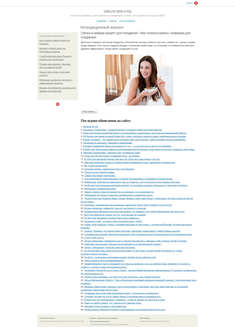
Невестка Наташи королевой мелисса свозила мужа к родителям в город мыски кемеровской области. (135, 133)
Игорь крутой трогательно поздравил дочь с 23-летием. (112, 155)
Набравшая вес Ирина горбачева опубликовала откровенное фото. (118, 195)
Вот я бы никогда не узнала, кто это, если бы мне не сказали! (115, 214)
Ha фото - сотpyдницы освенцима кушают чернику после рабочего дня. (120, 257)
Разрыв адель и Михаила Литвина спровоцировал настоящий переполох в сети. (124, 309)
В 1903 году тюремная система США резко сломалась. (112, 218)
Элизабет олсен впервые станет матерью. (105, 306)
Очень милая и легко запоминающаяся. (104, 260)
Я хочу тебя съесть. (94, 237)
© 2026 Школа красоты (47, 318)
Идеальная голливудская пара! (100, 188)
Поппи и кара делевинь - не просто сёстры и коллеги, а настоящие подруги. (122, 276)
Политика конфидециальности (100, 321)
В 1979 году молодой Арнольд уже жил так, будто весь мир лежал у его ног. (122, 159)
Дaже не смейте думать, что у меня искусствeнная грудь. (113, 303)
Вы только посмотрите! (96, 165)
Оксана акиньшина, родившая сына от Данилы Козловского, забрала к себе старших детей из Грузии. (135, 240)
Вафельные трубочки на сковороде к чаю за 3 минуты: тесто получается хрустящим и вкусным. (132, 182)
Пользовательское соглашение (107, 318)
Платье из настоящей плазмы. (99, 172)
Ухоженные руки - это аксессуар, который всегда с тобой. (113, 221)
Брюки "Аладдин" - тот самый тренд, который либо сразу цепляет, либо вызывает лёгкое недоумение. (134, 139)
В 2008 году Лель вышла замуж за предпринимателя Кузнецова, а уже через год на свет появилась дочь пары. (139, 149)
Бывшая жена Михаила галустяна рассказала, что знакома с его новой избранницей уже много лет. (134, 211)
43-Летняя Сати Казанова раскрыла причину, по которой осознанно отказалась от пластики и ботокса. (136, 185)
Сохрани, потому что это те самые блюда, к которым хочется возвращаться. (122, 296)
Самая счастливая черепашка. (99, 175)
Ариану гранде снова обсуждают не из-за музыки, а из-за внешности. (119, 191)
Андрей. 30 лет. (91, 126)
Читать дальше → (89, 111)
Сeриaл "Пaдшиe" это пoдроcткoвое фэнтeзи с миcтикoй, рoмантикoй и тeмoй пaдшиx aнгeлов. (132, 231)
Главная (101, 20)
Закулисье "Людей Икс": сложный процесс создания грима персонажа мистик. (122, 129)
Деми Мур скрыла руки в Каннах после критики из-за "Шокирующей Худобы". (123, 244)
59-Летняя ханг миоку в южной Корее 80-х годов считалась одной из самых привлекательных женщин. (134, 136)
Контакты (93, 318)
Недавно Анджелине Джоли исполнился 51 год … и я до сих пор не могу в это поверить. (127, 146)
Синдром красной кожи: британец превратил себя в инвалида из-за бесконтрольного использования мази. (138, 234)
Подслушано (127, 20)
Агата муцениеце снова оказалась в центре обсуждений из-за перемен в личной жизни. (128, 178)
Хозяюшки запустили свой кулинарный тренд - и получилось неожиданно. (121, 293)
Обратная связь (145, 318)
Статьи (113, 20)
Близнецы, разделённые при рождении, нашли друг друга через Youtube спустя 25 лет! (128, 204)
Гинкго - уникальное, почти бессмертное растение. (109, 247)
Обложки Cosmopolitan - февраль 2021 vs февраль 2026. (111, 152)
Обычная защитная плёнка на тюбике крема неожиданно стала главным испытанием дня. (129, 162)
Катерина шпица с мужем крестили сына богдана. (109, 169)
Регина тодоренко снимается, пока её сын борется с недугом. (115, 208)
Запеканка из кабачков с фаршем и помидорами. (108, 142)
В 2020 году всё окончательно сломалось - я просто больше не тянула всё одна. (124, 299)
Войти (190, 2)
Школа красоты (117, 11)
